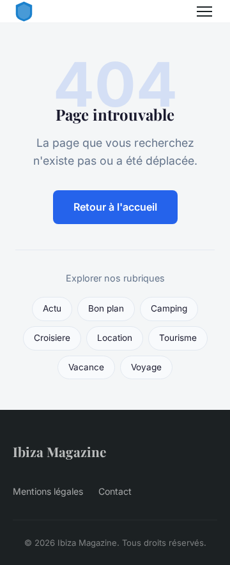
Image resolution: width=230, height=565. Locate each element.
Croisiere (52, 338)
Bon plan (106, 308)
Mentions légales (48, 491)
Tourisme (178, 338)
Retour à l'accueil (115, 206)
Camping (169, 308)
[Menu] (204, 11)
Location (114, 338)
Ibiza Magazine (59, 451)
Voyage (146, 367)
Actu (52, 308)
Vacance (86, 367)
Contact (115, 491)
